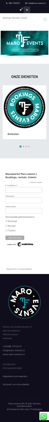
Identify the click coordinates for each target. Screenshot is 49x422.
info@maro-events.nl (14, 350)
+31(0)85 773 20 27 (12, 346)
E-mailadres (11, 185)
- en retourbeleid (20, 384)
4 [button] (29, 146)
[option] (24, 111)
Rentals (12, 225)
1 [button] (20, 146)
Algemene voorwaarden (15, 376)
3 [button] (26, 146)
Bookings (12, 221)
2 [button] (23, 146)
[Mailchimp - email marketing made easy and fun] (20, 246)
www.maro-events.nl (14, 354)
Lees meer (24, 107)
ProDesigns (36, 409)
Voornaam (9, 196)
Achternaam (10, 206)
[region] (24, 44)
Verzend (7, 384)
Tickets (12, 230)
